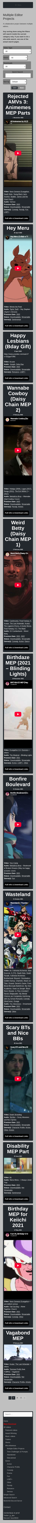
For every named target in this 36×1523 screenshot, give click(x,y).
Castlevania (14, 621)
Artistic (20, 507)
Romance (15, 372)
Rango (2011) (9, 491)
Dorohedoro (25, 978)
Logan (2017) (26, 489)
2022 (18, 204)
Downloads (8, 63)
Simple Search (9, 1495)
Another (7, 197)
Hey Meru (18, 228)
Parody (21, 210)
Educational (11, 1458)
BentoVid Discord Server (13, 1501)
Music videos (10, 1436)
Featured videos (11, 1430)
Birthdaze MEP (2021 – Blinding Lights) (18, 666)
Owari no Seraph (18, 988)
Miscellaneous (10, 1446)
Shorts (7, 1442)
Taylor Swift (14, 309)
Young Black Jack (20, 194)
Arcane (12, 362)
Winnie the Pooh (16, 307)
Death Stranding (16, 1115)
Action (21, 641)
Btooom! (17, 978)
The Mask (22, 629)
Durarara (25, 750)
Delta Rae (20, 364)
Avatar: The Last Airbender (14, 623)
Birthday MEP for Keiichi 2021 (18, 1217)
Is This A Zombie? (21, 991)
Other (26, 763)
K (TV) (13, 973)
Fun (26, 210)
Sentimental (16, 320)
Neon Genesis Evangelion (19, 192)
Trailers (8, 1439)
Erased (11, 983)
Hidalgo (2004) (15, 489)
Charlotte (19, 981)
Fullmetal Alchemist (19, 970)
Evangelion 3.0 (15, 750)
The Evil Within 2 (21, 491)
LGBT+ (6, 212)
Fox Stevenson (15, 1004)
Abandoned (11, 1455)
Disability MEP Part (18, 1148)
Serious (10, 1492)
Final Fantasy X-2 (10, 629)
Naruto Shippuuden (11, 994)
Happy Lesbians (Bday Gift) (18, 341)
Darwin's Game (20, 983)
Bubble (13, 197)
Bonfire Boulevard (18, 781)
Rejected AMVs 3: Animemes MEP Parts (18, 105)
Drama (9, 1473)
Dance (27, 641)
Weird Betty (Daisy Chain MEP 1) (18, 534)
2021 (18, 636)
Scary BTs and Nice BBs (18, 1033)
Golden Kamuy (9, 981)
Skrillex (12, 1117)
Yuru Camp (14, 863)
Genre (6, 58)
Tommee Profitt (15, 1369)
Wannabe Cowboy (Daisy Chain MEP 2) (18, 399)
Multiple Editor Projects (15, 1449)
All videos (7, 1427)
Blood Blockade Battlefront (14, 986)
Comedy (15, 210)
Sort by (6, 82)
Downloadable (15, 207)
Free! (29, 983)
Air (11, 970)
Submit (15, 88)
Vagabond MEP (18, 1335)
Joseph (12, 364)
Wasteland (18, 894)
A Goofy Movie (25, 626)
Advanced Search (10, 1498)
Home (6, 1421)
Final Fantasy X (25, 621)
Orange (16, 1001)
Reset (22, 88)
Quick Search (17, 72)
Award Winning (10, 1433)
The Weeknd (14, 755)
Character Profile (18, 1128)
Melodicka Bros (15, 496)
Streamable (26, 207)
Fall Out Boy (14, 1307)
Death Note (8, 194)
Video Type (8, 48)
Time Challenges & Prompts (17, 1452)
